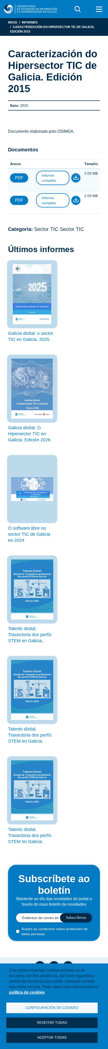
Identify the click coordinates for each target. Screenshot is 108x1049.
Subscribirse (76, 918)
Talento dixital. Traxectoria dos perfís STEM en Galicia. (29, 634)
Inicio (12, 22)
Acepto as (54, 931)
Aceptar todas (52, 1037)
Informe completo (49, 177)
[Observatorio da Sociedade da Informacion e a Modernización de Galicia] (30, 9)
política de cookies (27, 992)
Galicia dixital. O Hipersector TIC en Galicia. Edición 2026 (29, 433)
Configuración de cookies (52, 1008)
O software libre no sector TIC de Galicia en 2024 (29, 534)
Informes (30, 22)
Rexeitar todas (52, 1023)
